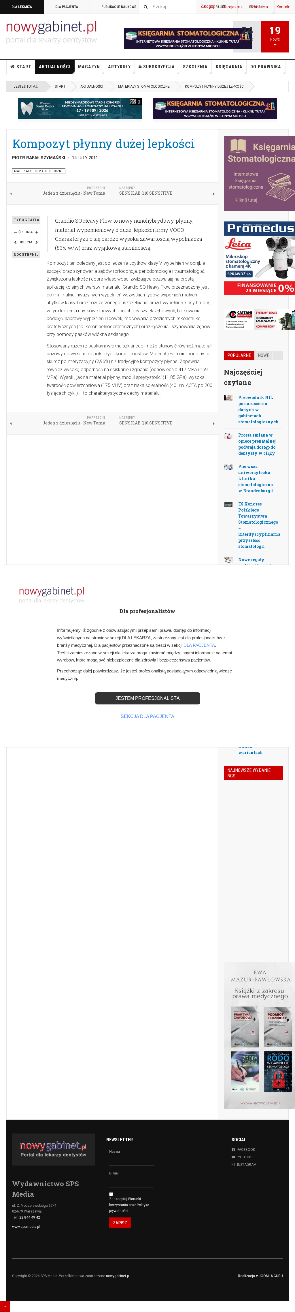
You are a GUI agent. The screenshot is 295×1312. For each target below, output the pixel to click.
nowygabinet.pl (118, 1276)
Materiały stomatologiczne (144, 86)
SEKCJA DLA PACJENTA (147, 716)
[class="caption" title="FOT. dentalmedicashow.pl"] (228, 504)
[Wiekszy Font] (36, 232)
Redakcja (259, 7)
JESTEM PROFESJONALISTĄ (148, 698)
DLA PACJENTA (66, 7)
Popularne (239, 355)
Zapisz (120, 1223)
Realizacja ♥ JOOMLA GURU (260, 1276)
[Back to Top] (5, 1306)
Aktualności (55, 66)
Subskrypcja (159, 66)
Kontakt (284, 7)
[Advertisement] (112, 486)
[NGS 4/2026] (232, 794)
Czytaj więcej (267, 924)
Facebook (246, 1150)
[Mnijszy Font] (15, 232)
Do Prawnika (265, 66)
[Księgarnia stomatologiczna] (215, 108)
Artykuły (119, 66)
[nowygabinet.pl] (51, 32)
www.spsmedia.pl (26, 1227)
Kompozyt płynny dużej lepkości (103, 143)
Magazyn (89, 66)
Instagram (246, 1165)
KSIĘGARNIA (229, 66)
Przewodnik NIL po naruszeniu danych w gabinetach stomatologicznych (258, 409)
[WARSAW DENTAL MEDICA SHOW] (80, 108)
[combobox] (167, 7)
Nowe (263, 355)
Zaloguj (207, 6)
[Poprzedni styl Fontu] (15, 242)
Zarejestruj (233, 7)
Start (23, 66)
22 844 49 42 (29, 1217)
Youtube (246, 1157)
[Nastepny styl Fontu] (36, 242)
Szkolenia (195, 66)
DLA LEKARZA (22, 7)
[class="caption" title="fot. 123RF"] (228, 398)
